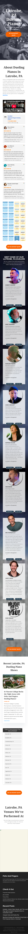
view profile (10, 305)
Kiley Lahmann (10, 127)
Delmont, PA (8, 749)
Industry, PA (8, 778)
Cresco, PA (7, 745)
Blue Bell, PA (8, 734)
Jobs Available (6, 894)
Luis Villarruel (10, 146)
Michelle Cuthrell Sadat (12, 183)
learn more (9, 639)
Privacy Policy (6, 897)
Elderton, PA (8, 756)
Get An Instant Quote (13, 34)
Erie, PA (7, 767)
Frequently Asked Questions (9, 892)
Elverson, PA (8, 760)
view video (18, 305)
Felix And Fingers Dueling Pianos (14, 118)
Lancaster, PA (8, 782)
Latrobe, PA (6, 701)
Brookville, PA (8, 737)
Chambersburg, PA (9, 741)
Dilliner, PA (7, 752)
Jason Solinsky (10, 164)
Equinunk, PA (8, 763)
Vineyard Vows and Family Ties (11, 915)
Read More (5, 95)
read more (7, 720)
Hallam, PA (7, 775)
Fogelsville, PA (8, 771)
